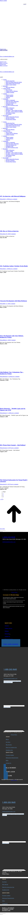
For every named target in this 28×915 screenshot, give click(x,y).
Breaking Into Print (10, 80)
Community (5, 98)
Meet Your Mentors (10, 87)
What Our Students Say (11, 102)
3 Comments (13, 233)
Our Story (8, 742)
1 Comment (12, 303)
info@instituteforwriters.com (9, 542)
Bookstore (7, 633)
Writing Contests (9, 95)
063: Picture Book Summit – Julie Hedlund (12, 445)
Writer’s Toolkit (9, 109)
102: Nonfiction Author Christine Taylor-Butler (14, 266)
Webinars (8, 97)
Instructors (5, 86)
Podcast (2, 199)
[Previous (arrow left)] (0, 531)
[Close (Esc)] (4, 530)
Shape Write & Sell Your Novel (13, 83)
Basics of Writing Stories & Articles (14, 82)
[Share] (3, 530)
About (7, 739)
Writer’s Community (10, 100)
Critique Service (6, 88)
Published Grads (9, 104)
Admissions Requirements (12, 757)
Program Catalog (10, 755)
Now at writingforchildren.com (7, 56)
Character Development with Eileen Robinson (13, 301)
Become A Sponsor (10, 118)
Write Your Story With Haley (12, 101)
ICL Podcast (8, 114)
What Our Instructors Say (8, 887)
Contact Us (7, 636)
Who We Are (9, 744)
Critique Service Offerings (12, 91)
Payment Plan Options (11, 119)
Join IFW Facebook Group (12, 105)
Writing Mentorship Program (12, 116)
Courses (5, 79)
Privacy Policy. (14, 592)
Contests (5, 93)
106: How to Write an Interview (9, 231)
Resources (5, 106)
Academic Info (9, 750)
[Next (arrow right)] (2, 531)
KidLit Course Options (11, 84)
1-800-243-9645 (3, 49)
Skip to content (3, 0)
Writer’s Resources (10, 107)
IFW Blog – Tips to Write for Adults (14, 110)
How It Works (9, 89)
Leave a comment (13, 199)
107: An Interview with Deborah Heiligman (12, 196)
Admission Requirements (8, 898)
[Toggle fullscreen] (2, 530)
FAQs (7, 760)
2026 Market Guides (10, 113)
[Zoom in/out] (0, 530)
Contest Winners (9, 96)
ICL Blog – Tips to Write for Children (14, 111)
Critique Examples (10, 92)
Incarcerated (5, 115)
